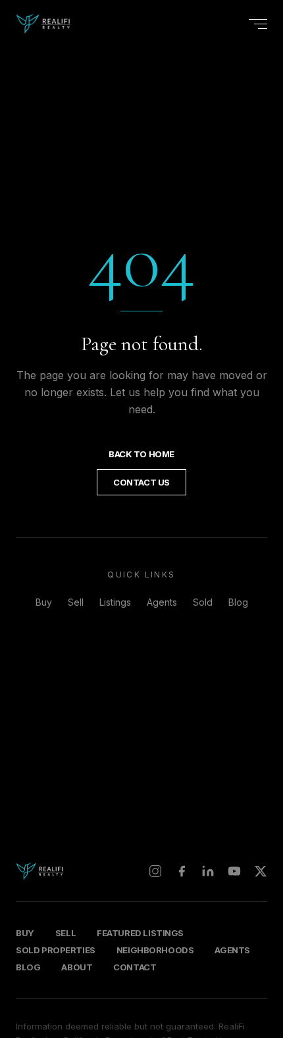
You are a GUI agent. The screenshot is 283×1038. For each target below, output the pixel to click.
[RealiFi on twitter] (260, 871)
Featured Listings (140, 932)
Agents (162, 602)
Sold (203, 602)
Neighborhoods (155, 950)
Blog (238, 602)
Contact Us (141, 482)
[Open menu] (258, 24)
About (76, 967)
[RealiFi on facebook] (181, 871)
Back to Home (141, 454)
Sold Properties (55, 950)
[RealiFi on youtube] (234, 871)
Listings (115, 602)
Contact (134, 967)
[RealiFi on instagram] (155, 871)
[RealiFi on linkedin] (208, 871)
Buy (44, 602)
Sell (76, 602)
